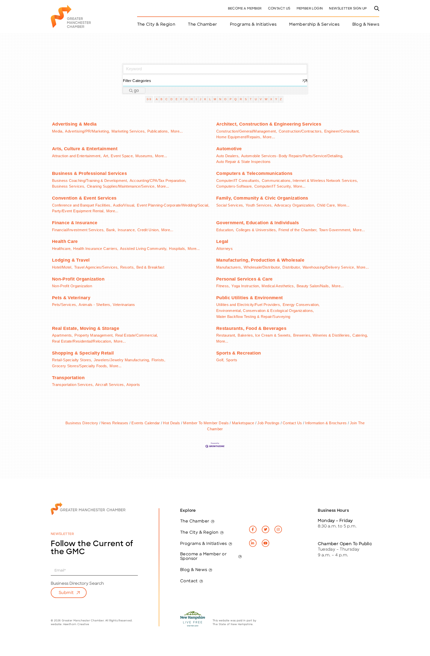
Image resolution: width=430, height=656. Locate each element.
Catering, (360, 335)
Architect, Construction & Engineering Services (268, 124)
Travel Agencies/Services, (96, 267)
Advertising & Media (74, 124)
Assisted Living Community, (143, 248)
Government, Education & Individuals (257, 222)
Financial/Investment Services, (78, 230)
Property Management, (93, 335)
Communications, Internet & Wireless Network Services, (310, 180)
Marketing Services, (128, 131)
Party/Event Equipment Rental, (78, 211)
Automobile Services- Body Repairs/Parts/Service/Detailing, (292, 156)
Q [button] (235, 99)
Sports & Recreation (238, 353)
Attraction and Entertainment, (77, 156)
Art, (106, 156)
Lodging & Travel (71, 260)
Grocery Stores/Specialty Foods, (80, 366)
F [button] (181, 99)
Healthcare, (62, 248)
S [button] (246, 99)
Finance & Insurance (75, 222)
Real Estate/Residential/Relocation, (82, 341)
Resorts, (127, 267)
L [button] (210, 99)
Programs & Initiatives (253, 25)
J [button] (200, 99)
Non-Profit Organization (78, 279)
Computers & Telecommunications (254, 173)
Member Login (310, 8)
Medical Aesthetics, (278, 286)
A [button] (157, 99)
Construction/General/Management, (246, 131)
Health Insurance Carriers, (95, 248)
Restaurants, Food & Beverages (251, 328)
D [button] (171, 99)
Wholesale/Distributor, (262, 267)
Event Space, (122, 156)
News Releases (114, 423)
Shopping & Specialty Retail (83, 353)
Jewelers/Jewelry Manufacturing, (122, 360)
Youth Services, (259, 205)
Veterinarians (124, 304)
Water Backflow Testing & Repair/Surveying (253, 316)
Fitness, (223, 286)
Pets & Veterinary (71, 297)
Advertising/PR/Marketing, (87, 131)
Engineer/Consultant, (342, 131)
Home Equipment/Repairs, (238, 137)
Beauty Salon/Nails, (313, 286)
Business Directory (81, 423)
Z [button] (281, 99)
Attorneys (224, 248)
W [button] (266, 99)
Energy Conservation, (301, 304)
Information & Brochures (326, 423)
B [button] (161, 99)
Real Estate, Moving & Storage (85, 328)
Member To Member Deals (206, 423)
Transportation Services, (73, 384)
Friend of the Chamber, (298, 230)
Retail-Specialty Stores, (72, 360)
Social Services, (230, 205)
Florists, (158, 360)
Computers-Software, (234, 186)
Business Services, (68, 186)
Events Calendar (145, 423)
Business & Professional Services (89, 173)
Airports (133, 384)
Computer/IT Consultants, (238, 180)
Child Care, (326, 205)
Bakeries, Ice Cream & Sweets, (264, 335)
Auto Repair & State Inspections (243, 161)
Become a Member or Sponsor (203, 556)
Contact (189, 581)
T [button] (251, 99)
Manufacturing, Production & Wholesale (260, 260)
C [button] (166, 99)
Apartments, (62, 335)
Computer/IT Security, (273, 186)
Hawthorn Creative (76, 624)
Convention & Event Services (84, 198)
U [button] (256, 99)
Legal (222, 241)
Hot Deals (171, 423)
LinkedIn (253, 543)
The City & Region (199, 533)
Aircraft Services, (110, 384)
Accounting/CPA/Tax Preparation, (158, 180)
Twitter (265, 529)
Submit (66, 593)
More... (177, 131)
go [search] (136, 90)
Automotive (229, 148)
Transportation (68, 377)
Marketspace (243, 423)
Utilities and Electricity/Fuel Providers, (248, 304)
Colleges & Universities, (256, 230)
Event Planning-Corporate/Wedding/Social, (173, 205)
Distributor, (291, 267)
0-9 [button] (149, 99)
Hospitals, (177, 248)
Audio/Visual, (124, 205)
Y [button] (276, 99)
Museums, (144, 156)
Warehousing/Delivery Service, (329, 267)
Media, (57, 131)
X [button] (271, 99)
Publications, (158, 131)
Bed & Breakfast (150, 267)
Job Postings (268, 423)
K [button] (205, 99)
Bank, (111, 230)
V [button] (261, 99)
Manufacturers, (229, 267)
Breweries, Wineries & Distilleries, (322, 335)
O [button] (225, 99)
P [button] (230, 99)
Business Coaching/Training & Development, (90, 180)
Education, (225, 230)
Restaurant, (226, 335)
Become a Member (245, 8)
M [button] (215, 99)
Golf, (220, 360)
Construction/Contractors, (301, 131)
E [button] (176, 99)
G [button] (186, 99)
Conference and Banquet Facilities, (81, 205)
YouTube (265, 543)
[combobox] (215, 80)
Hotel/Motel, (62, 267)
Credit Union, (148, 230)
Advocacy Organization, (294, 205)
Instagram (278, 529)
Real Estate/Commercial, (136, 335)
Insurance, (127, 230)
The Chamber (194, 521)
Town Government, (335, 230)
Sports (231, 360)
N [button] (220, 99)
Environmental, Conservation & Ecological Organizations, (265, 310)
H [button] (192, 99)
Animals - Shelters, (95, 304)
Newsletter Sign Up (348, 8)
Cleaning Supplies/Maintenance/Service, (121, 186)
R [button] (241, 99)
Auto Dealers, (228, 156)
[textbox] (215, 80)
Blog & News (365, 25)
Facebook (253, 529)
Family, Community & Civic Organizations (262, 198)
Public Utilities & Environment (249, 297)
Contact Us (279, 8)
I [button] (196, 99)
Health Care (65, 241)
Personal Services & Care (244, 279)
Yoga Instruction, (245, 286)
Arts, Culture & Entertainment (84, 148)
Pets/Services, (64, 304)
